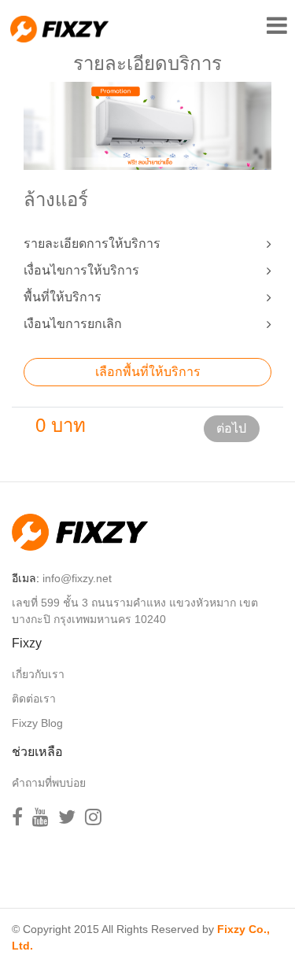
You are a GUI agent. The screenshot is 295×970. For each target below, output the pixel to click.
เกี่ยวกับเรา (38, 674)
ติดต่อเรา (34, 698)
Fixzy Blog (37, 723)
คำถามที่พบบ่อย (49, 782)
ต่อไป (231, 428)
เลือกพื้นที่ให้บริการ (148, 371)
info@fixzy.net (77, 578)
